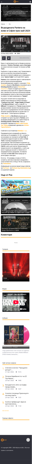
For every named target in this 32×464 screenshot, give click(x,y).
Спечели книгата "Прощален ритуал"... (16, 369)
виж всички (5, 410)
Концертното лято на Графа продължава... (15, 386)
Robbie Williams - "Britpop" (10, 347)
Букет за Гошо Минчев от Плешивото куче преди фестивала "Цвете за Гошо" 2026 (15, 193)
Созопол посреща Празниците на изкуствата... (17, 394)
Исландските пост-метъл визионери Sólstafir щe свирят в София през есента (15, 12)
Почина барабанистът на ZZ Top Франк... (16, 377)
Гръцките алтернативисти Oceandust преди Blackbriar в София (14, 229)
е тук (22, 131)
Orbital (5, 278)
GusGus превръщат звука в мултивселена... (15, 403)
